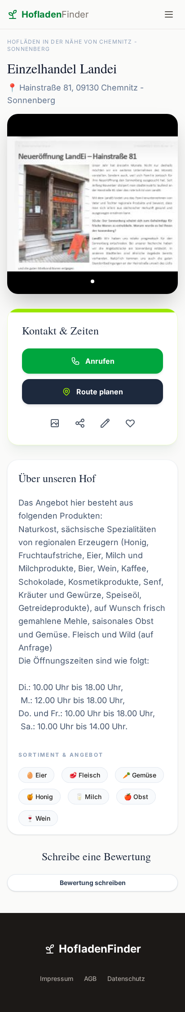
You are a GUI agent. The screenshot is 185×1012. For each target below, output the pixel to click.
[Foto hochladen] (55, 423)
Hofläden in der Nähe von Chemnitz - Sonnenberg (72, 45)
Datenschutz (126, 978)
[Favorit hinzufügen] (130, 423)
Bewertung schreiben (93, 882)
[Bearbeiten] (105, 423)
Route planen (99, 391)
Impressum (56, 978)
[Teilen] (80, 423)
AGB (90, 978)
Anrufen (100, 361)
